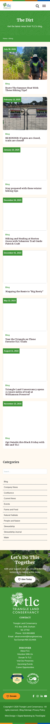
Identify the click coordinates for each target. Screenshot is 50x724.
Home (5, 38)
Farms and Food (11, 510)
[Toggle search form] (37, 6)
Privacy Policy (39, 710)
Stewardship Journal (13, 532)
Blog (6, 482)
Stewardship (9, 526)
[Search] (43, 471)
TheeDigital (40, 716)
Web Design (10, 716)
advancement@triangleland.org (28, 636)
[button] (25, 648)
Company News (11, 487)
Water (6, 537)
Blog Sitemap (25, 710)
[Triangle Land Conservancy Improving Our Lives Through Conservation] (7, 6)
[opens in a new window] (33, 696)
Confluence (9, 493)
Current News (10, 498)
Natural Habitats (11, 515)
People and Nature (12, 521)
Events (7, 504)
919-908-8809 (29, 633)
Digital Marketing (25, 716)
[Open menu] (44, 6)
